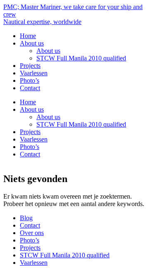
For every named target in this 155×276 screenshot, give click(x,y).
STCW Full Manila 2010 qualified (81, 58)
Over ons (32, 232)
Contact (30, 87)
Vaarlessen (34, 73)
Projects (30, 65)
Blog (26, 217)
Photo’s (29, 80)
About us (32, 43)
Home (28, 35)
